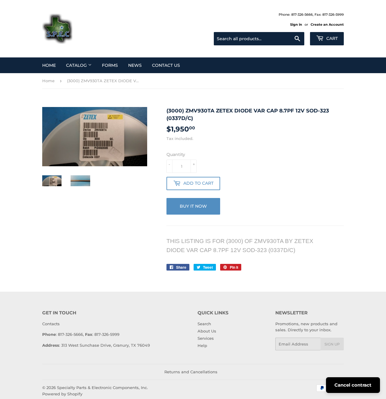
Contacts (51, 323)
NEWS (135, 65)
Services (206, 338)
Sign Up (332, 344)
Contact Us (166, 65)
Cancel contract (353, 385)
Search (204, 323)
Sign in (296, 24)
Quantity (175, 154)
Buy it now (193, 206)
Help (202, 345)
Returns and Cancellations (190, 371)
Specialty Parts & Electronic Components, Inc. (102, 387)
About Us (207, 331)
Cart (331, 38)
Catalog (77, 65)
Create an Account (327, 24)
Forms (110, 65)
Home (49, 65)
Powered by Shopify (62, 393)
